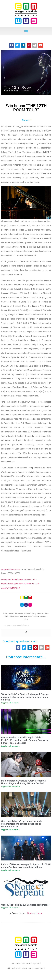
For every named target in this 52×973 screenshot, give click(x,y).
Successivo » (34, 913)
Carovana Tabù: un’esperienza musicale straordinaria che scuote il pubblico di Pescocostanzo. (21, 824)
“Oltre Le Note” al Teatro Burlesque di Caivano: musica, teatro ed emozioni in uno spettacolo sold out (25, 697)
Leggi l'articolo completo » (10, 703)
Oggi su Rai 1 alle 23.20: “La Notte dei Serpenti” (25, 904)
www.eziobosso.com (10, 569)
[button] (26, 31)
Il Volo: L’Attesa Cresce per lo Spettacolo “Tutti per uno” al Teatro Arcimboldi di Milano (26, 865)
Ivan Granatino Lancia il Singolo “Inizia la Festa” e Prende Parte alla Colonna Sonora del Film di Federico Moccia (25, 740)
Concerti (26, 120)
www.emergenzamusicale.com (16, 625)
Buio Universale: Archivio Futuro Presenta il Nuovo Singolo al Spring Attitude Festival (23, 782)
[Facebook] (26, 632)
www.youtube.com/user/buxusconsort (18, 579)
